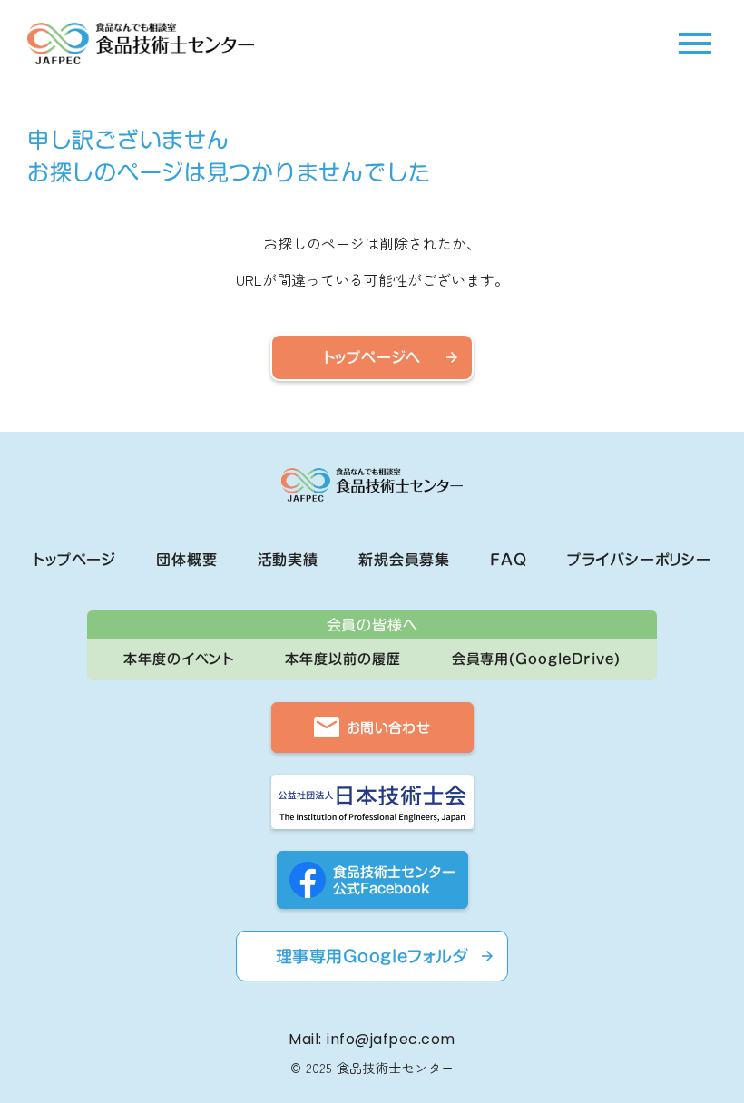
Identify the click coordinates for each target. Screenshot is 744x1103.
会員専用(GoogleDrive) (536, 659)
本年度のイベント (178, 659)
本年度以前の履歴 (342, 659)
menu (695, 43)
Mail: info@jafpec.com (372, 1039)
